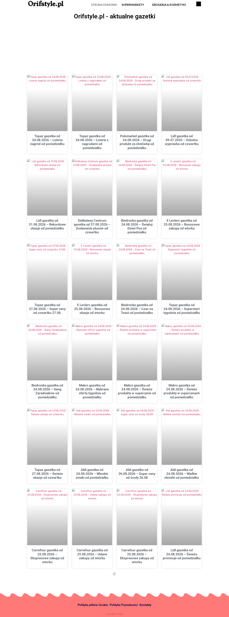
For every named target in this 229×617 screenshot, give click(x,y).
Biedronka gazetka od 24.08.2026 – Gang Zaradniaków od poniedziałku (47, 391)
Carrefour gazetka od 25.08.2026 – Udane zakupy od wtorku (92, 554)
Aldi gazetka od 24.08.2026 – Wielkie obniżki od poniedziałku (181, 473)
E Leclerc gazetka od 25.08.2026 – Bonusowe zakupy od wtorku (182, 224)
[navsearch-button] (198, 4)
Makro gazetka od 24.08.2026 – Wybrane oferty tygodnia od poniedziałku (92, 391)
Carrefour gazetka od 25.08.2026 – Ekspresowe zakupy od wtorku (47, 556)
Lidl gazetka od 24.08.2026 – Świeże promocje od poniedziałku (182, 554)
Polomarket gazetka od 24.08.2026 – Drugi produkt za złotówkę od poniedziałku (137, 142)
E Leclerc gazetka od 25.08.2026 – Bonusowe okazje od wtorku (92, 309)
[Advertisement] (114, 44)
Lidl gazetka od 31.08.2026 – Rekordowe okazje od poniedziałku (47, 224)
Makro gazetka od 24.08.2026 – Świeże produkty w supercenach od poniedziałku (182, 391)
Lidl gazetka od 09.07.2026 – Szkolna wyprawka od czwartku (182, 140)
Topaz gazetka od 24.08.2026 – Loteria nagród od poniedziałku (47, 140)
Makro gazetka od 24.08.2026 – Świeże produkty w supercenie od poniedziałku (137, 391)
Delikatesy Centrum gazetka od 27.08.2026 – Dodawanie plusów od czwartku (92, 226)
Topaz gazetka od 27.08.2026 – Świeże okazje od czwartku (47, 473)
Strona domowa (104, 4)
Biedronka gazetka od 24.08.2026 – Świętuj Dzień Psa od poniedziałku (137, 226)
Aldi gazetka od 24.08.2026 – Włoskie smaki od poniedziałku (92, 473)
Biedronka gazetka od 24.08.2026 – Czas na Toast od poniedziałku (137, 309)
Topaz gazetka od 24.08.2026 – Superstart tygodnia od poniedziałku (181, 309)
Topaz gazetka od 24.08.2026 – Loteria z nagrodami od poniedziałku (92, 142)
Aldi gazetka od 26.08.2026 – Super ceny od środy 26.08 (137, 473)
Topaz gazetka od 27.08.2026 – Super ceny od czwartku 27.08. (47, 309)
